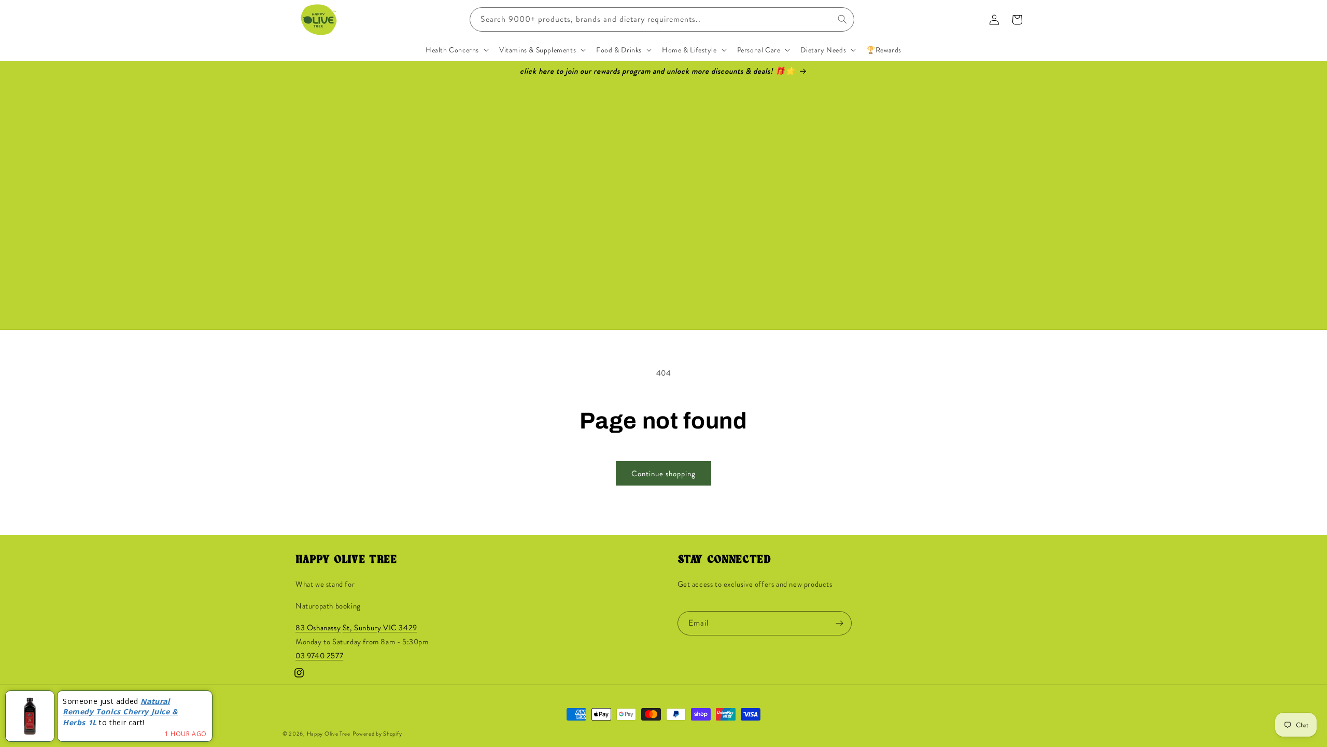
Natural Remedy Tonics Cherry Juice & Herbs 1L (120, 711)
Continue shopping (663, 473)
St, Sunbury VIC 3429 (380, 627)
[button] (456, 50)
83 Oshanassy (318, 627)
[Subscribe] (839, 623)
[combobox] (662, 19)
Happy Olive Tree (328, 733)
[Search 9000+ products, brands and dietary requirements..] (842, 19)
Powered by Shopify (377, 733)
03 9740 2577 (319, 655)
